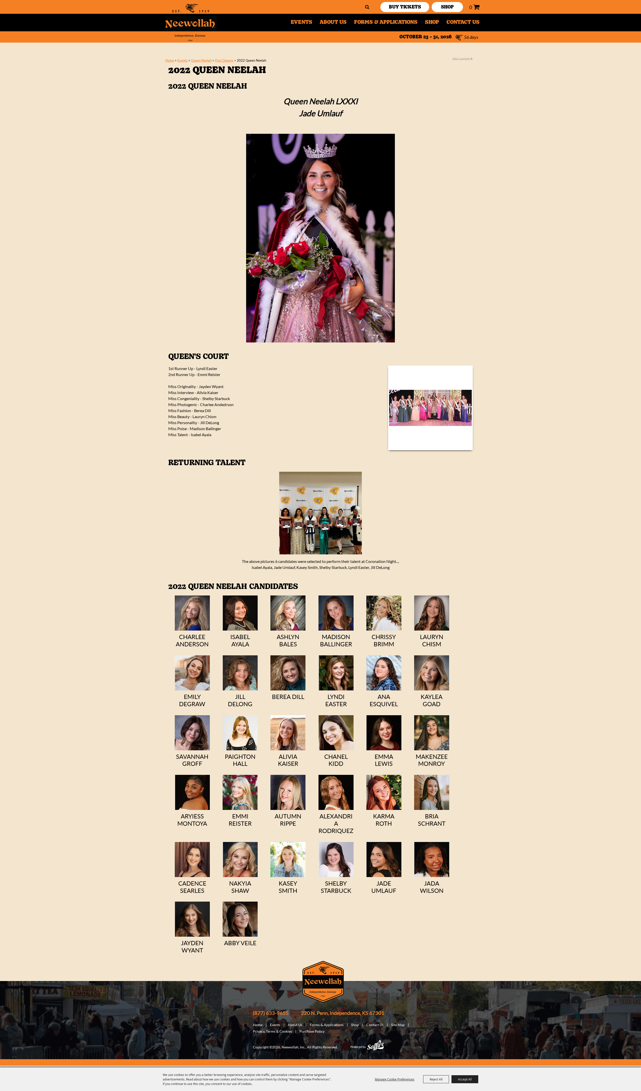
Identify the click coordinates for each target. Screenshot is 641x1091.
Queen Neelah (201, 60)
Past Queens (224, 60)
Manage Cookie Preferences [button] (394, 1079)
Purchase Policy (312, 1031)
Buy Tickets (405, 7)
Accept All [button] (465, 1079)
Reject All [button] (436, 1079)
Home (169, 60)
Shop (432, 22)
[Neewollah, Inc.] (190, 23)
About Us (333, 22)
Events (301, 22)
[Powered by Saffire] (375, 1045)
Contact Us (462, 22)
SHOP (447, 7)
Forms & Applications (385, 22)
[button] (430, 408)
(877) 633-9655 (271, 1013)
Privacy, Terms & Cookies (272, 1031)
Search (367, 7)
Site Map (398, 1025)
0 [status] (470, 7)
